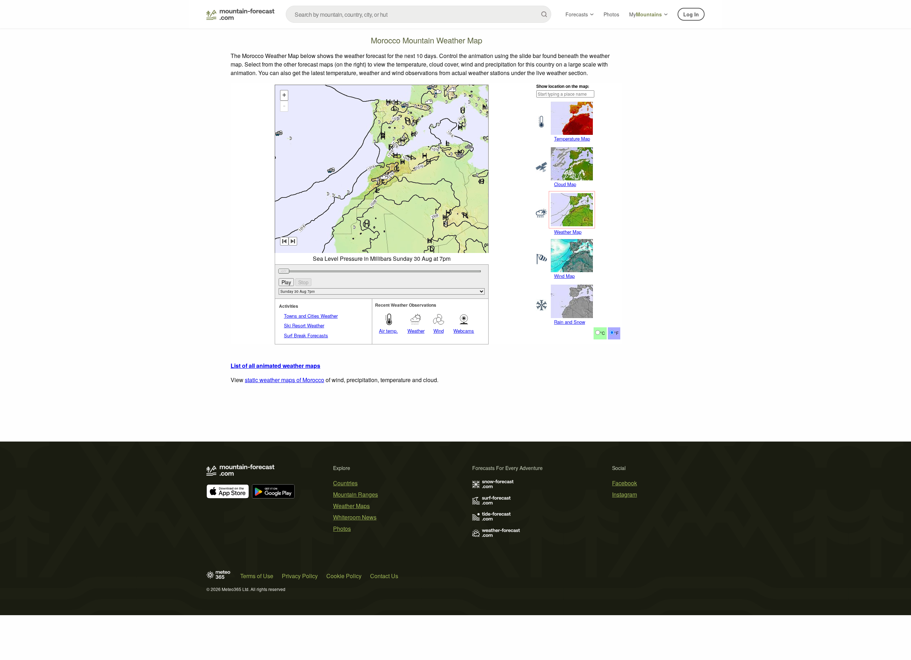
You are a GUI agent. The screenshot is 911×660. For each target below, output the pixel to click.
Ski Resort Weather (304, 325)
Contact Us (384, 576)
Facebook (624, 483)
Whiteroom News (354, 517)
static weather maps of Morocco (284, 380)
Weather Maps (351, 506)
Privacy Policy (300, 576)
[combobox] (418, 14)
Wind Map (564, 276)
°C (602, 333)
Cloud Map (565, 184)
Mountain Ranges (355, 494)
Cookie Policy (344, 576)
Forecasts (576, 14)
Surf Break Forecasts (306, 335)
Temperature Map (572, 138)
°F (616, 333)
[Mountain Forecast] (240, 14)
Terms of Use (256, 576)
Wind (438, 330)
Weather (416, 330)
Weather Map (567, 231)
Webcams (463, 330)
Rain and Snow (569, 321)
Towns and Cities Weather (311, 315)
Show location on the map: (562, 86)
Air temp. (388, 330)
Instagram (624, 494)
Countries (345, 483)
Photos (611, 14)
